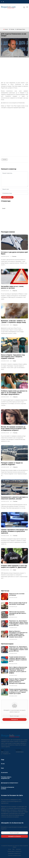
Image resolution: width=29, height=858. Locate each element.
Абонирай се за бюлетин (14, 836)
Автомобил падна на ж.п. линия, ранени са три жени (12, 287)
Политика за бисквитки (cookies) (14, 855)
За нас (3, 763)
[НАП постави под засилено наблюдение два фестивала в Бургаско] (4, 614)
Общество (15, 290)
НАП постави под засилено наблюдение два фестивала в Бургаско (17, 613)
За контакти (4, 772)
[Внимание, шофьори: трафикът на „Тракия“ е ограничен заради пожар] (14, 310)
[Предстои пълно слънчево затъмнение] (4, 596)
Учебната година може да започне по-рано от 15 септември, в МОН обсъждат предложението (14, 392)
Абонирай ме (14, 719)
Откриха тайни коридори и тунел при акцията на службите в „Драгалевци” (14, 566)
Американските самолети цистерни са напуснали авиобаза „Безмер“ (14, 498)
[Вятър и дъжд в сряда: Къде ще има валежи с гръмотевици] (4, 605)
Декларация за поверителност (9, 782)
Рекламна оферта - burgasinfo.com (14, 851)
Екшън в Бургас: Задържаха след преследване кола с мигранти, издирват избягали (13, 356)
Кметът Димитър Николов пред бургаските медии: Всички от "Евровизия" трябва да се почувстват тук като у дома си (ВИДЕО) (18, 670)
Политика (16, 56)
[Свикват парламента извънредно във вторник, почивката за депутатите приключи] (14, 519)
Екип (2, 768)
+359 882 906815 (20, 752)
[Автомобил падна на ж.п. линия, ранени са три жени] (14, 276)
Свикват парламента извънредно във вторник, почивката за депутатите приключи (14, 531)
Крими (14, 569)
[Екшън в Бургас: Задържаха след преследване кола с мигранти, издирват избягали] (14, 345)
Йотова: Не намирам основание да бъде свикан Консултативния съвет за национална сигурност (13, 428)
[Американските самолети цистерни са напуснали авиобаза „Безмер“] (14, 487)
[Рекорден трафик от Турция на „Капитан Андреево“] (14, 453)
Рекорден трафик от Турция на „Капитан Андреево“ (12, 463)
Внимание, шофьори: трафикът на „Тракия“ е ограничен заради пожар (13, 321)
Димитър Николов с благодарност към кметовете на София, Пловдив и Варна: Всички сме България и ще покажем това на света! (18, 634)
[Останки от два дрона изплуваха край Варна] (14, 242)
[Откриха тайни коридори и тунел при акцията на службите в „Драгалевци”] (14, 555)
